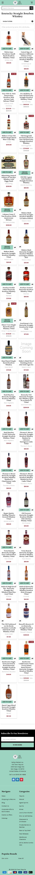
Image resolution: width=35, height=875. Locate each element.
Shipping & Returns (8, 799)
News (3, 796)
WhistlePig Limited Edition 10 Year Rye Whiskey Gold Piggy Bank (8, 178)
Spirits (21, 806)
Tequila (21, 796)
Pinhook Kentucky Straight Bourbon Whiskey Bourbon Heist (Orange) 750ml (26, 590)
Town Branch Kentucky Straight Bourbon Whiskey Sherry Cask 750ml (26, 553)
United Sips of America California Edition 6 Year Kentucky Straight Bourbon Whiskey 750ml (26, 56)
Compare (15, 48)
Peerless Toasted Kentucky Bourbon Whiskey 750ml (26, 289)
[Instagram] (17, 779)
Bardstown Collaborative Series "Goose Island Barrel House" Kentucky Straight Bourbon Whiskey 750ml (26, 667)
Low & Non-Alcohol (25, 813)
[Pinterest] (21, 779)
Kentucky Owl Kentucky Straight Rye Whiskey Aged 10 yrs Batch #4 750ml (26, 398)
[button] (32, 21)
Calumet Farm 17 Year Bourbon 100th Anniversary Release (8, 217)
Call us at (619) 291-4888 (17, 774)
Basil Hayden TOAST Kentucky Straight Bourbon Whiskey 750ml (8, 435)
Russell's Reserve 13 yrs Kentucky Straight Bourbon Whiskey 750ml (26, 627)
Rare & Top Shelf (25, 830)
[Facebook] (13, 779)
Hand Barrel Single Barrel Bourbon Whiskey (9, 363)
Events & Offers (7, 815)
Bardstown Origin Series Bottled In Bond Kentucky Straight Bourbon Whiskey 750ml (8, 665)
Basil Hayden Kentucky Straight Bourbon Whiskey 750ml (9, 397)
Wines (21, 809)
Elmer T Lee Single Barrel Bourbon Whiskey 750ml (9, 327)
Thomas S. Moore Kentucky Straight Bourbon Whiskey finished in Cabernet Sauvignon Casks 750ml (26, 438)
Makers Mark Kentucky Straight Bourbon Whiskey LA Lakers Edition (26, 215)
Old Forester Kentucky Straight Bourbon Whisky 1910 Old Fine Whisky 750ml (26, 517)
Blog (3, 803)
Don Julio (5, 858)
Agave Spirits (23, 803)
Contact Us (5, 806)
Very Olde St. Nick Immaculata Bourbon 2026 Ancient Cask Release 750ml (8, 97)
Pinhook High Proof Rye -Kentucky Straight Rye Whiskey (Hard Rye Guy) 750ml (8, 590)
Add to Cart (7, 48)
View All (21, 858)
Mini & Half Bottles (25, 816)
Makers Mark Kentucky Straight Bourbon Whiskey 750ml (9, 254)
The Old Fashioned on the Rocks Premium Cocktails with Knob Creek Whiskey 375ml (9, 628)
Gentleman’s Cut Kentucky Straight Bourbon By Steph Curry (26, 326)
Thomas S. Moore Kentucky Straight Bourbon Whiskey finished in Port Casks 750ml (26, 477)
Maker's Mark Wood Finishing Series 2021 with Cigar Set (26, 363)
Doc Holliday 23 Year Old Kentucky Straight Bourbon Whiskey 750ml (26, 96)
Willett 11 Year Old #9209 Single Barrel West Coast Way (8, 137)
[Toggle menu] (2, 2)
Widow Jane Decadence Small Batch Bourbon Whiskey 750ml (8, 55)
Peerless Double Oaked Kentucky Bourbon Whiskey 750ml (8, 290)
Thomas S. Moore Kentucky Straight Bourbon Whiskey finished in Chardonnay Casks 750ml (9, 478)
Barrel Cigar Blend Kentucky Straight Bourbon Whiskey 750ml (9, 708)
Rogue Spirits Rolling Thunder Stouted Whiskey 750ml (8, 516)
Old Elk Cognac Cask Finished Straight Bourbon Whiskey (26, 180)
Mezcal (21, 799)
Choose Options (24, 172)
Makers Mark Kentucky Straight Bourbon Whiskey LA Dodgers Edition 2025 (26, 253)
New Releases (23, 834)
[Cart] (32, 2)
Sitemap (4, 818)
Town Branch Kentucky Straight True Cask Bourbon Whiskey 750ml (8, 553)
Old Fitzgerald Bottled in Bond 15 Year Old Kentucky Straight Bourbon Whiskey (26, 139)
